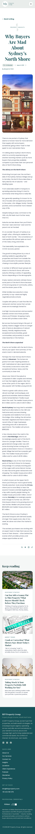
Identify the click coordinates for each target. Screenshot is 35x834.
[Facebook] (11, 743)
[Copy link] (32, 547)
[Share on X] (22, 547)
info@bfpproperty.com (10, 789)
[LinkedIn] (3, 743)
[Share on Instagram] (28, 547)
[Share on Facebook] (25, 547)
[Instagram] (7, 743)
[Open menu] (31, 4)
